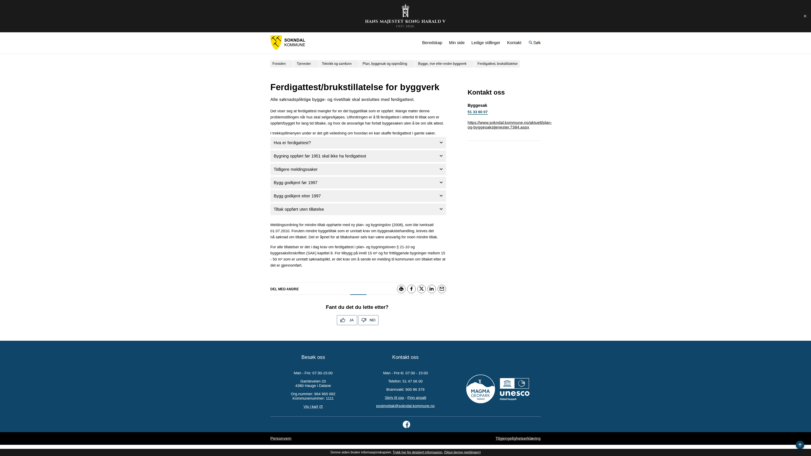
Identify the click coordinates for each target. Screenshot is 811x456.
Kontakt (514, 42)
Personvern (280, 438)
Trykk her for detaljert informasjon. (418, 452)
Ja (351, 320)
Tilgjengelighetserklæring (518, 438)
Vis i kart (310, 406)
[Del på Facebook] (411, 289)
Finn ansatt (416, 398)
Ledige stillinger (485, 42)
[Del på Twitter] (421, 289)
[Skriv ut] (401, 289)
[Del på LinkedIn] (431, 289)
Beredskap (432, 42)
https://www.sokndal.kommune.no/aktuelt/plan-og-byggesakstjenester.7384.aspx (510, 124)
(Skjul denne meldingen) (462, 452)
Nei (372, 320)
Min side (457, 42)
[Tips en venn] (442, 289)
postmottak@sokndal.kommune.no (405, 406)
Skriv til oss (394, 398)
